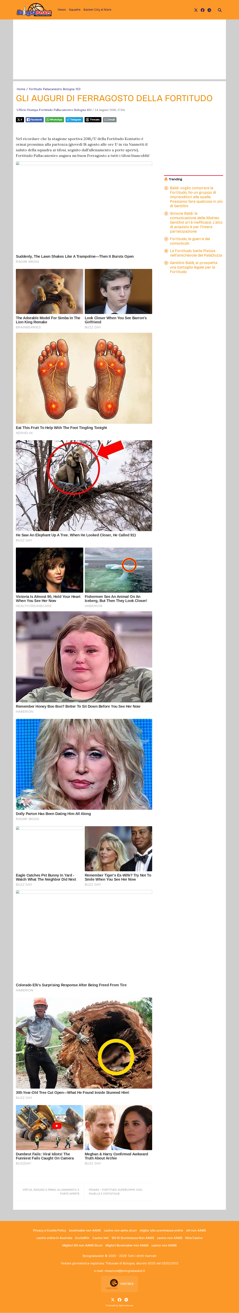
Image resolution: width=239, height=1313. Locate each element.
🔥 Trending (173, 179)
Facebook (36, 119)
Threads (95, 119)
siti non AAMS (196, 1230)
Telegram (75, 119)
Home (21, 89)
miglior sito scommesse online (161, 1230)
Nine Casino (194, 1238)
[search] (219, 9)
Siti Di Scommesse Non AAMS (133, 1238)
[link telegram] (209, 9)
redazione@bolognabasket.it (125, 1271)
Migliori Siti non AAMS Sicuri (82, 1245)
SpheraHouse (126, 1305)
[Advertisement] (119, 53)
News (62, 9)
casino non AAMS (169, 1238)
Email (111, 119)
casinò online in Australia (54, 1238)
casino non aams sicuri (120, 1230)
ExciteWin (82, 1238)
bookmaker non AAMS (85, 1230)
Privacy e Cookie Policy (49, 1230)
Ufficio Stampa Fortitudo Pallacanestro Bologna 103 (54, 110)
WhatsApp (56, 119)
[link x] (196, 9)
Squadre (74, 9)
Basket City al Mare (97, 9)
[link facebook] (202, 9)
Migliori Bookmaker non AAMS (126, 1245)
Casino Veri (100, 1238)
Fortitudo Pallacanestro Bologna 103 (54, 89)
